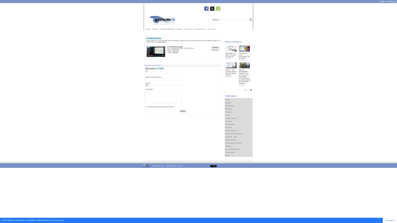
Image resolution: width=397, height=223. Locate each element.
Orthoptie (228, 109)
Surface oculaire (230, 118)
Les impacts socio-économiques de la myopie (244, 55)
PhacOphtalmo (230, 124)
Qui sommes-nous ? (199, 29)
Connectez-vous (391, 1)
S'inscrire (382, 1)
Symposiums (187, 29)
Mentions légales (171, 166)
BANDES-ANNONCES (167, 29)
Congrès (179, 29)
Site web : (148, 83)
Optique (228, 103)
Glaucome (228, 127)
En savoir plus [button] (58, 220)
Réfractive (228, 112)
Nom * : (147, 71)
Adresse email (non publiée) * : (154, 77)
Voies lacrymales (230, 140)
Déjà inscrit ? (215, 50)
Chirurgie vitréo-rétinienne (233, 134)
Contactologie (229, 106)
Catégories (155, 29)
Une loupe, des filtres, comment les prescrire (231, 54)
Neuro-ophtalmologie (232, 149)
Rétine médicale (230, 130)
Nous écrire (211, 29)
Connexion (153, 38)
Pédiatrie (228, 146)
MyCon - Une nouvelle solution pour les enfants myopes (231, 72)
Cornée (227, 115)
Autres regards (230, 152)
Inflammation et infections (233, 143)
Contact (180, 166)
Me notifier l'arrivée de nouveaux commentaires (161, 107)
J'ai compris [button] (390, 220)
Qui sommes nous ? (158, 166)
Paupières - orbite (231, 137)
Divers (227, 155)
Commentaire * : (149, 89)
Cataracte (228, 121)
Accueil (148, 29)
